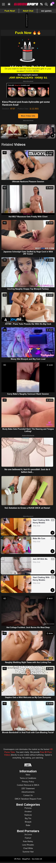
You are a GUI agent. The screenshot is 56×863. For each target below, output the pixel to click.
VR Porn (17, 859)
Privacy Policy (28, 782)
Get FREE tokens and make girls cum (38, 134)
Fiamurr (28, 838)
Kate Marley (28, 841)
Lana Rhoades (28, 845)
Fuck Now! (10, 11)
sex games (46, 11)
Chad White (28, 848)
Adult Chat (28, 11)
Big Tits (28, 818)
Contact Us (28, 795)
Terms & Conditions (28, 778)
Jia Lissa (28, 834)
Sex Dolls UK (37, 859)
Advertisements (28, 792)
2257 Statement (28, 788)
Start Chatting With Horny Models (12, 134)
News (28, 775)
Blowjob (28, 822)
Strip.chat (5, 137)
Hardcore (28, 815)
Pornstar (28, 808)
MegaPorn (26, 859)
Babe (28, 825)
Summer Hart (28, 852)
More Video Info (28, 116)
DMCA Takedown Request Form (28, 799)
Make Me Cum (39, 538)
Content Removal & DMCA (28, 785)
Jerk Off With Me (40, 559)
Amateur (28, 811)
